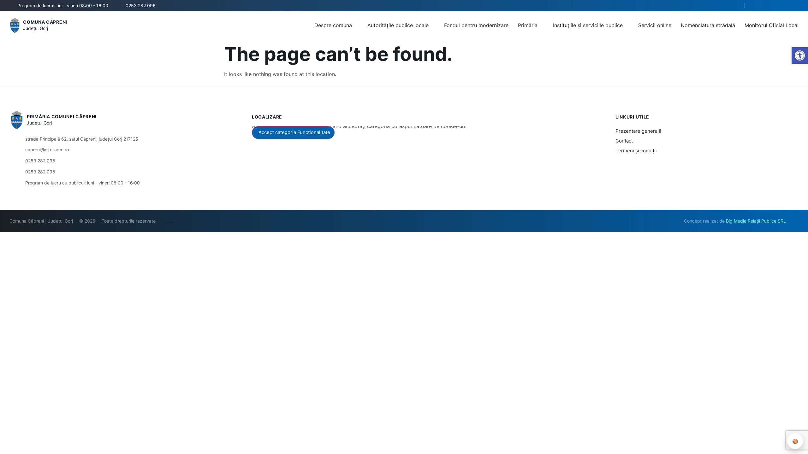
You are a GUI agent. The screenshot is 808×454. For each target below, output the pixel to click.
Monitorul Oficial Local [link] (772, 25)
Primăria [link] (528, 25)
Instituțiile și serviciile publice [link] (588, 25)
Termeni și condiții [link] (636, 151)
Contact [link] (624, 141)
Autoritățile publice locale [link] (398, 25)
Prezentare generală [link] (638, 131)
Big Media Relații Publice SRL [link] (756, 221)
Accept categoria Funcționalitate (294, 132)
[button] (734, 6)
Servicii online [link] (654, 25)
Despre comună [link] (333, 25)
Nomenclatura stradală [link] (708, 25)
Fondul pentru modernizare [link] (476, 25)
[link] (800, 55)
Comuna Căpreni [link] (45, 22)
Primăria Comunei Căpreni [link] (62, 116)
